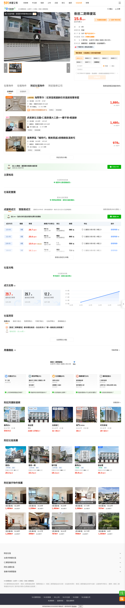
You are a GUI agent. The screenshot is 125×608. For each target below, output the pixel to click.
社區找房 (79, 3)
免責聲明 (51, 601)
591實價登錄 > (22, 9)
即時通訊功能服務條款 (104, 73)
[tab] (10, 91)
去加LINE (115, 167)
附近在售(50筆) (61, 157)
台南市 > (30, 9)
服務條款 (88, 73)
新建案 (25, 3)
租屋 (42, 3)
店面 (56, 3)
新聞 (87, 3)
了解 (34, 14)
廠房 (70, 3)
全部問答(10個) (61, 340)
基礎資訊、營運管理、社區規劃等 (93, 43)
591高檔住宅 (85, 597)
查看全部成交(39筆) (62, 257)
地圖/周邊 (115, 350)
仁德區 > (35, 9)
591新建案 (47, 597)
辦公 (63, 3)
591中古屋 (66, 597)
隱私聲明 (74, 606)
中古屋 (34, 3)
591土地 (57, 597)
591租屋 (76, 597)
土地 (49, 3)
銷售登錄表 (111, 209)
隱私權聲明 (94, 73)
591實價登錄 (36, 597)
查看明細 (114, 229)
